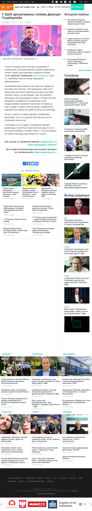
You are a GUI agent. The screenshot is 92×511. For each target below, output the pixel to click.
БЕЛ (81, 2)
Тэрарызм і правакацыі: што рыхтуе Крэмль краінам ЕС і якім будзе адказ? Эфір (76, 251)
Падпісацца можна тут (45, 152)
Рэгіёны (47, 478)
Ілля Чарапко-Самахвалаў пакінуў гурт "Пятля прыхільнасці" (73, 439)
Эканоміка (69, 354)
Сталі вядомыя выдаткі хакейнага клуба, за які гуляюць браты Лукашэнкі (45, 439)
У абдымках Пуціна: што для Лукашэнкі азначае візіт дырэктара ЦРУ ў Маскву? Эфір (76, 281)
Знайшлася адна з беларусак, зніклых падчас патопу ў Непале (78, 52)
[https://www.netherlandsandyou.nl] (62, 504)
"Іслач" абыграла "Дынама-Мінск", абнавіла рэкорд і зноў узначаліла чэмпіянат (44, 460)
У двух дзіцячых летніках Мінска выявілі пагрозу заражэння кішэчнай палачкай (78, 42)
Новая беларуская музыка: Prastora (74, 458)
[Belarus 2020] (37, 504)
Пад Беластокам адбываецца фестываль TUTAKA (75, 449)
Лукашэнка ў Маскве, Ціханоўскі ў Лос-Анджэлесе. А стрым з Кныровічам (76, 222)
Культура (7, 412)
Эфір (32, 2)
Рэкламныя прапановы (36, 481)
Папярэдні (1, 504)
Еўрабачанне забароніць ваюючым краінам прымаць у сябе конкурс (11, 192)
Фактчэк (27, 2)
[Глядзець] (4, 219)
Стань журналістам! (15, 478)
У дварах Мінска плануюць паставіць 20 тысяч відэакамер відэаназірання (76, 186)
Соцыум (6, 354)
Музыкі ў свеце (32, 171)
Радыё (39, 478)
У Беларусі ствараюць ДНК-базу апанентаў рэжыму (76, 130)
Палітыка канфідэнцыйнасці (46, 493)
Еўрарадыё (6, 22)
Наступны (90, 504)
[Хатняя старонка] (24, 7)
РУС (86, 2)
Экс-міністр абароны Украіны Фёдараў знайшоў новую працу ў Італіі (78, 22)
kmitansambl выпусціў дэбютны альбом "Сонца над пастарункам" (42, 208)
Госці (3, 2)
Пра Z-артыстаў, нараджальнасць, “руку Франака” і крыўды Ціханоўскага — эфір (46, 403)
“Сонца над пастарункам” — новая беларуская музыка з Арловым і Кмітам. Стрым (44, 219)
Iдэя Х (21, 2)
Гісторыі (57, 7)
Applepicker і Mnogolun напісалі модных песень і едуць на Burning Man (49, 192)
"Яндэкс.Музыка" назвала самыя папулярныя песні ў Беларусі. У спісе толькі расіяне (30, 192)
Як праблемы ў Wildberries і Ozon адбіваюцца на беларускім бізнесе (76, 402)
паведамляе (42, 76)
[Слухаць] (68, 247)
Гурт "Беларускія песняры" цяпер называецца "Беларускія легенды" (43, 230)
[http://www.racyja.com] (80, 504)
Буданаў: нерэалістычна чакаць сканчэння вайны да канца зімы (78, 31)
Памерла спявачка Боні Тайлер (14, 220)
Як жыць (50, 7)
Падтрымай (30, 478)
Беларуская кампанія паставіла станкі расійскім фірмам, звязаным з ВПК (76, 381)
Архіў (55, 478)
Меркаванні (66, 7)
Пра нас (50, 481)
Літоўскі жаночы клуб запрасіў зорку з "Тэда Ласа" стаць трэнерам (45, 450)
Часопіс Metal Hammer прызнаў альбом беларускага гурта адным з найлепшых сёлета (14, 460)
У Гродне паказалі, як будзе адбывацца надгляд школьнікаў (76, 157)
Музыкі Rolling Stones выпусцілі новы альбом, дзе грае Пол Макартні (15, 230)
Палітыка (37, 354)
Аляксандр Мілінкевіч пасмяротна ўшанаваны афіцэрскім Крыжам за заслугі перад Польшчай (76, 338)
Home (38, 7)
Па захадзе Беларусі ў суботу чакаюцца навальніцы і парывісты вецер (77, 62)
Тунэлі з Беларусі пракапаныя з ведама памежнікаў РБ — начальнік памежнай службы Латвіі (76, 102)
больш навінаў (85, 70)
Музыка (27, 22)
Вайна (43, 7)
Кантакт (21, 481)
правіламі (74, 491)
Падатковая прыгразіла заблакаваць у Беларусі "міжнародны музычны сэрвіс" (13, 209)
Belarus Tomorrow (12, 2)
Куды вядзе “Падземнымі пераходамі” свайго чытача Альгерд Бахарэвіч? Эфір (76, 311)
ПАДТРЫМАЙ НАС (77, 7)
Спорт (35, 412)
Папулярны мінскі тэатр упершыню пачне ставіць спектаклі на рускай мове (12, 450)
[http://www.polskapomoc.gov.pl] (12, 504)
